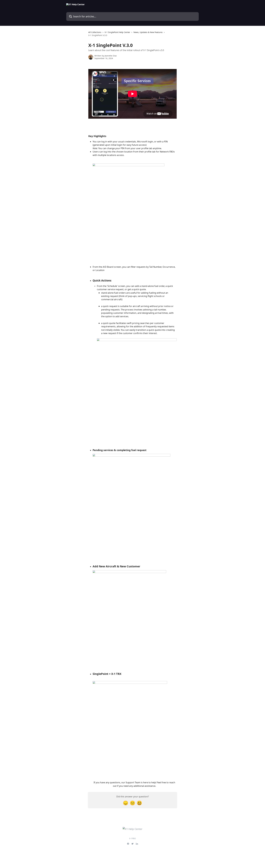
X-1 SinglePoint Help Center (117, 32)
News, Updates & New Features (148, 32)
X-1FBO (132, 838)
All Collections (94, 32)
